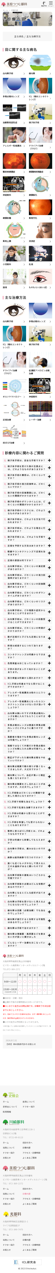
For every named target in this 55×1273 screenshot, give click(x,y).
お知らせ (7, 1158)
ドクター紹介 (29, 1107)
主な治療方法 (34, 36)
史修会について (10, 1107)
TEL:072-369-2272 (11, 969)
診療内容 (14, 10)
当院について (9, 1148)
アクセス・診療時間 (31, 1153)
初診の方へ (27, 1143)
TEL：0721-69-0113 (13, 1137)
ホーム (5, 10)
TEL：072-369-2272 (13, 1183)
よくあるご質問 (29, 1158)
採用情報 (7, 1112)
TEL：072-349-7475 (13, 1229)
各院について (29, 1102)
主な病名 (19, 36)
